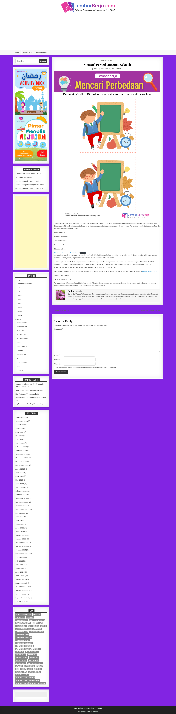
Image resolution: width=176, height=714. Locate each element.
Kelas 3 (19, 303)
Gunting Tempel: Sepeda (36, 404)
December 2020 (21, 587)
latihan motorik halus (23, 629)
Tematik (20, 370)
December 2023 (21, 454)
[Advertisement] (88, 31)
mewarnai (19, 666)
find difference (68, 283)
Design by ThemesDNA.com (88, 712)
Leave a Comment (116, 69)
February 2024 (21, 447)
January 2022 (20, 539)
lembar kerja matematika (24, 643)
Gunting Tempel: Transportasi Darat (29, 188)
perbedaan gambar (70, 286)
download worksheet (23, 623)
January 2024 (20, 450)
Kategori (27, 52)
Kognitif (106, 60)
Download (82, 253)
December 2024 (21, 421)
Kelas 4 (19, 307)
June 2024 (19, 432)
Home (17, 52)
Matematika (21, 354)
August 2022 (20, 513)
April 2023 (19, 484)
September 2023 (21, 465)
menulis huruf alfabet (35, 663)
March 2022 (20, 531)
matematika (19, 652)
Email (57, 360)
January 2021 (20, 583)
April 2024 (19, 439)
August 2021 (20, 557)
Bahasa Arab (21, 334)
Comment (58, 329)
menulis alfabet (21, 660)
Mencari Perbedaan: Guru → (152, 311)
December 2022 (21, 498)
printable (39, 666)
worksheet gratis (98, 286)
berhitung (36, 614)
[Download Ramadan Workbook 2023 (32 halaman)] (31, 114)
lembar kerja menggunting (25, 646)
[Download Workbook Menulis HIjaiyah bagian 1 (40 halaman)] (31, 160)
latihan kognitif (87, 283)
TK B (110, 60)
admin (95, 69)
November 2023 (21, 458)
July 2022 (19, 517)
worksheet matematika (37, 683)
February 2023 (21, 491)
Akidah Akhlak (22, 322)
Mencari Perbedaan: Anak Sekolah (107, 65)
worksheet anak (21, 672)
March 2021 (20, 576)
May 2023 (19, 480)
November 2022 (21, 502)
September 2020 (22, 598)
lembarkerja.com (143, 283)
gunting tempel (33, 626)
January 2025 (20, 417)
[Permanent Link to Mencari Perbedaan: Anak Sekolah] (107, 146)
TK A (18, 287)
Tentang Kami (41, 52)
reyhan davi (20, 404)
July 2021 (19, 561)
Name (57, 355)
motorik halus (29, 666)
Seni (18, 366)
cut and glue (20, 617)
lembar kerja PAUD (22, 649)
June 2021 (19, 565)
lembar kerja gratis (128, 283)
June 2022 (19, 520)
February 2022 (21, 535)
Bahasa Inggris (22, 338)
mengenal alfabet (21, 657)
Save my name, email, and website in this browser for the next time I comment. (86, 368)
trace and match (26, 669)
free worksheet (21, 626)
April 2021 (19, 572)
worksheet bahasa (22, 675)
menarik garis (32, 655)
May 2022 (19, 524)
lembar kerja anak (22, 632)
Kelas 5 (19, 311)
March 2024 (20, 443)
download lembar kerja (37, 620)
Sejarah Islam (22, 362)
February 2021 (21, 579)
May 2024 (19, 436)
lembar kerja (98, 283)
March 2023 (20, 487)
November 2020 (21, 590)
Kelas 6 (19, 315)
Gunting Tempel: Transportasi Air (28, 181)
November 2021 (21, 546)
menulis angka (33, 660)
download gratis (21, 620)
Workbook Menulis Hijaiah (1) (32, 390)
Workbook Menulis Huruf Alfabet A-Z (29, 174)
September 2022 (21, 509)
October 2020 (20, 594)
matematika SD (21, 655)
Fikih (18, 342)
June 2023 (19, 476)
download (30, 617)
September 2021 (21, 554)
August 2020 (20, 601)
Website (57, 364)
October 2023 (20, 461)
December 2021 (21, 543)
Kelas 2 (19, 299)
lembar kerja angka (22, 634)
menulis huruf (21, 663)
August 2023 (20, 469)
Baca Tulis (20, 330)
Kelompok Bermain (24, 284)
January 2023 (20, 495)
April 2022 (19, 528)
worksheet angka (34, 672)
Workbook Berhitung (23, 177)
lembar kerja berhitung (24, 637)
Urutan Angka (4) (32, 394)
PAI (18, 358)
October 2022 (20, 506)
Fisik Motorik (22, 346)
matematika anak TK (32, 652)
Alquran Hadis (22, 326)
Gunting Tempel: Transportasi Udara (29, 185)
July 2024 (19, 428)
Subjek (18, 319)
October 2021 (20, 550)
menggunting (34, 657)
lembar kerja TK (35, 649)
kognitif (77, 283)
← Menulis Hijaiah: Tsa (60, 311)
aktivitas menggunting (23, 614)
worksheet (87, 286)
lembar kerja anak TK (112, 283)
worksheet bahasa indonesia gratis (28, 680)
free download (37, 623)
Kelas (17, 280)
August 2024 (20, 425)
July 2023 (19, 473)
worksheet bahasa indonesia (25, 677)
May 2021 (19, 568)
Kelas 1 (19, 295)
